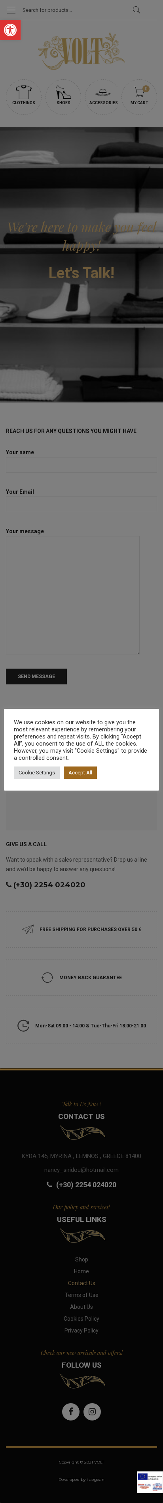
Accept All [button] (80, 773)
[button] (10, 30)
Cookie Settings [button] (37, 773)
